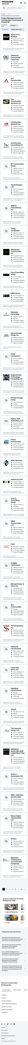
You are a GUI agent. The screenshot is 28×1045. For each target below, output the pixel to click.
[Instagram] (11, 1024)
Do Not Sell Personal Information (8, 1035)
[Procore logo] (8, 2)
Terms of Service (5, 1033)
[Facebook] (4, 1024)
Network (5, 4)
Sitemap (3, 1038)
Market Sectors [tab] (17, 990)
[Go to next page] (24, 889)
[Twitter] (7, 1024)
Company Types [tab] (6, 990)
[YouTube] (14, 1024)
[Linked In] (1, 1024)
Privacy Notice (4, 1030)
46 (21, 889)
